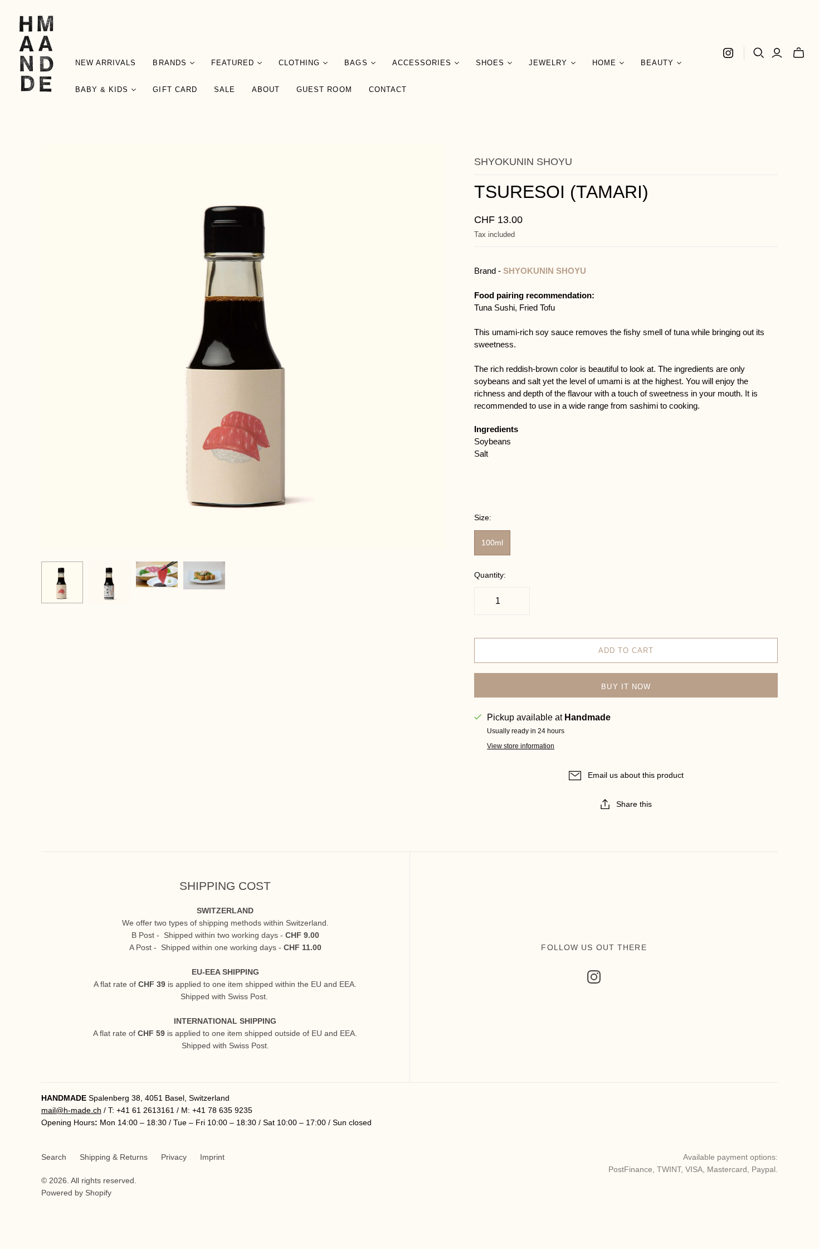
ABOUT (266, 89)
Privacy (174, 1157)
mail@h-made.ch (71, 1110)
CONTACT (388, 89)
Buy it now (625, 686)
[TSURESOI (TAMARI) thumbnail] (62, 582)
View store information (520, 746)
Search (53, 1157)
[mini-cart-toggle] (798, 53)
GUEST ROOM (324, 89)
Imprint (212, 1157)
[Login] (777, 53)
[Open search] (758, 53)
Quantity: (490, 574)
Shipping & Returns (114, 1157)
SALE (224, 89)
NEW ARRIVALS (105, 63)
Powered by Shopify (76, 1192)
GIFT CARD (175, 89)
